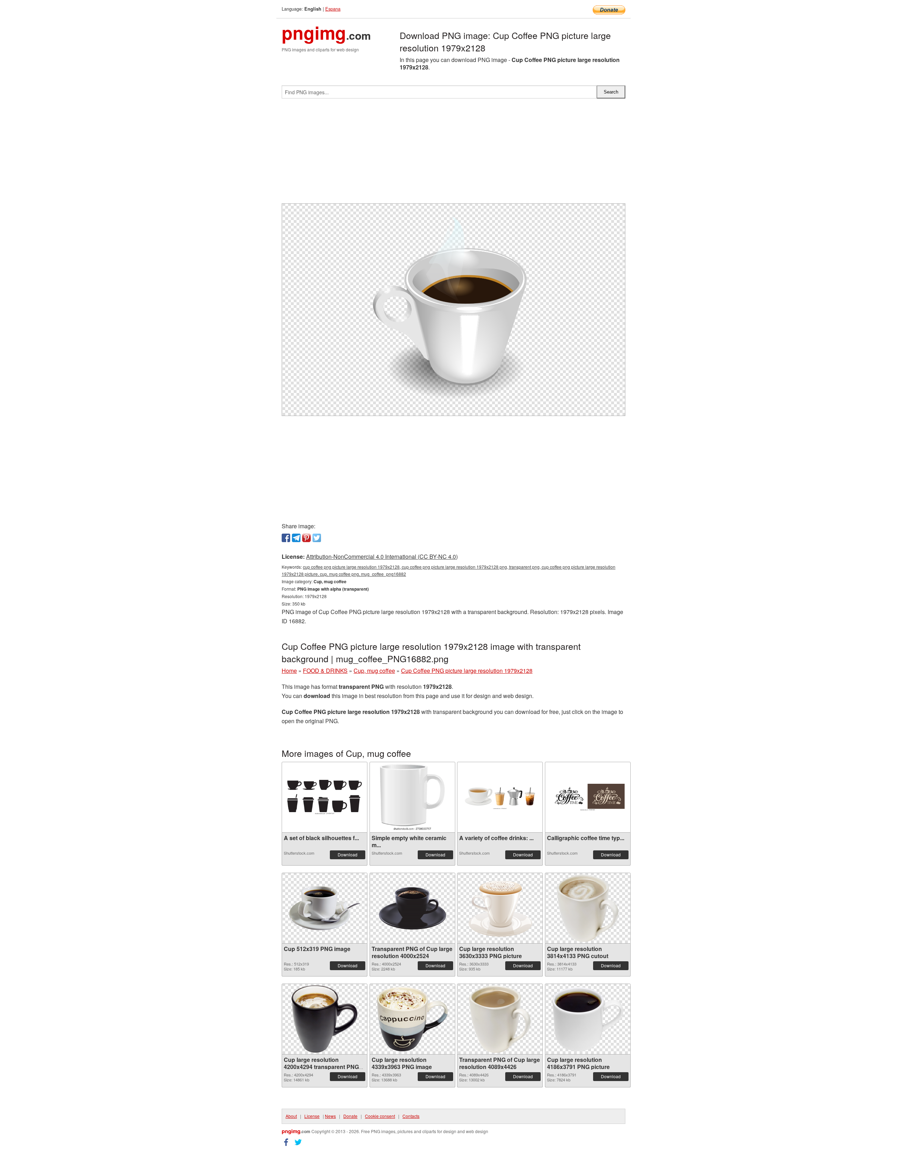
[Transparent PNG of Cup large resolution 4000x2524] (412, 908)
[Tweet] (316, 538)
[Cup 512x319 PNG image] (324, 908)
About (291, 1116)
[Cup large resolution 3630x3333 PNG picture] (499, 908)
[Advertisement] (453, 153)
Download (347, 854)
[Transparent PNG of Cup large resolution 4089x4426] (500, 1019)
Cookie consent (380, 1116)
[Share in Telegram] (296, 538)
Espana (332, 8)
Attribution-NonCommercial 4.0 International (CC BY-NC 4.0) (382, 556)
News (330, 1116)
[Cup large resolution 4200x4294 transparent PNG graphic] (324, 1019)
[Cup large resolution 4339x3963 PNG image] (412, 1019)
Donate (350, 1116)
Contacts (410, 1116)
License (312, 1116)
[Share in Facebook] (286, 538)
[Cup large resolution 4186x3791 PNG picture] (587, 1019)
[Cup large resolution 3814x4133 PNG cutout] (588, 908)
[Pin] (306, 538)
